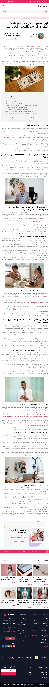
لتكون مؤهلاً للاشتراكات (20, 496)
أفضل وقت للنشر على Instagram (19, 309)
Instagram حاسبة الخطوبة (22, 619)
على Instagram (36, 366)
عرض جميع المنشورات (6, 560)
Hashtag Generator (22, 624)
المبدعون (46, 620)
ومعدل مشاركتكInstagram (22, 330)
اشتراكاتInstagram (17, 487)
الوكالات (46, 618)
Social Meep (34, 620)
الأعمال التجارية (45, 623)
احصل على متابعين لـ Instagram (42, 18)
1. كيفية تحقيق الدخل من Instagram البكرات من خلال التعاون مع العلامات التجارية (22, 113)
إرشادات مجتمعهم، (18, 169)
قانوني (29, 672)
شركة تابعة (44, 677)
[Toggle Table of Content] (43, 96)
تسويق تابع (23, 413)
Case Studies (44, 672)
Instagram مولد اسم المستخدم (22, 627)
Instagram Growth (32, 36)
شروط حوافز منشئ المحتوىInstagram (40, 221)
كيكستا (35, 628)
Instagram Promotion (43, 633)
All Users (46, 646)
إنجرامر (35, 623)
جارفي (35, 625)
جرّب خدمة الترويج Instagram (20, 541)
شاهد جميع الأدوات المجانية (22, 639)
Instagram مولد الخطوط (21, 630)
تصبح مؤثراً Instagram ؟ (34, 46)
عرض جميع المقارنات (32, 635)
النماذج (46, 628)
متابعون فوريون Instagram (45, 639)
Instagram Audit (22, 622)
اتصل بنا (29, 667)
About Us (29, 670)
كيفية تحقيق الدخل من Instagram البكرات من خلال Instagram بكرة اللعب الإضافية (22, 105)
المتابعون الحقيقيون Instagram (44, 636)
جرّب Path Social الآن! (12, 38)
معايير (29, 496)
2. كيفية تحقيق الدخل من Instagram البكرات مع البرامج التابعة (19, 115)
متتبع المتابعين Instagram (23, 633)
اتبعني (35, 633)
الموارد (34, 18)
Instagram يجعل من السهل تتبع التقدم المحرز (37, 302)
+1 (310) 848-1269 (10, 634)
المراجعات (44, 674)
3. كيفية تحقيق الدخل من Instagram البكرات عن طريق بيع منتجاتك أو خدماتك (21, 117)
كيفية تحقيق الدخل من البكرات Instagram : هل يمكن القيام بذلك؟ (18, 103)
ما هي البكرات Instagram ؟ (11, 101)
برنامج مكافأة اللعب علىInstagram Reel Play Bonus (13, 215)
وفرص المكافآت (29, 221)
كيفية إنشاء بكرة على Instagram (12, 137)
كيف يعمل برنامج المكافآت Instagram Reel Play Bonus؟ (18, 109)
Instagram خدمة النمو (43, 630)
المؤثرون (46, 625)
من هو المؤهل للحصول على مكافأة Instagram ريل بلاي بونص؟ (19, 107)
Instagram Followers (42, 667)
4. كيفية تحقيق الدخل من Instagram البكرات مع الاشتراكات (18, 119)
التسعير (45, 670)
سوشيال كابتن (34, 630)
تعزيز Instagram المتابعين (44, 643)
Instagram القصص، (16, 148)
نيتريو (36, 618)
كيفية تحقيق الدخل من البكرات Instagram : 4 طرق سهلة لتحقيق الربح (19, 111)
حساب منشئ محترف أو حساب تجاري (27, 244)
